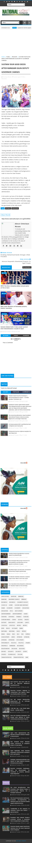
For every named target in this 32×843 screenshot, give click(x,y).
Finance (18, 616)
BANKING (4, 599)
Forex (14, 619)
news (3, 634)
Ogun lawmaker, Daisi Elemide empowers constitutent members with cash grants (20, 752)
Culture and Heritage (21, 605)
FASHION (4, 616)
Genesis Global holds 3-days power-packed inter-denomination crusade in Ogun (14, 328)
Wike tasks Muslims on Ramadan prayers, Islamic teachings (14, 307)
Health (27, 619)
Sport (25, 651)
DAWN (3, 608)
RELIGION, (4, 79)
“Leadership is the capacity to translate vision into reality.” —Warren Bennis (20, 810)
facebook (26, 335)
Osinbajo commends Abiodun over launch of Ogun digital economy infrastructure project (20, 761)
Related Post (6, 267)
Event (25, 614)
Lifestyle (4, 625)
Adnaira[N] (23, 462)
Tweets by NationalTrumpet (9, 388)
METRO (25, 625)
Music (8, 628)
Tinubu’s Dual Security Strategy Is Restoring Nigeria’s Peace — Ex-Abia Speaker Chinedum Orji (19, 397)
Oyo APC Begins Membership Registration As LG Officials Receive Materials (20, 701)
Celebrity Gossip (22, 602)
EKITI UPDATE (18, 611)
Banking (20, 596)
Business (4, 602)
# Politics (8, 208)
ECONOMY (17, 608)
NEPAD (24, 631)
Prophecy (4, 645)
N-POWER (14, 628)
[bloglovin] (14, 1)
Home (3, 57)
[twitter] (7, 1)
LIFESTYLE (12, 625)
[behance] (22, 1)
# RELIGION (15, 208)
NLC (18, 634)
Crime (11, 605)
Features (11, 616)
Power (28, 642)
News (5, 273)
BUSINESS (12, 602)
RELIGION (14, 57)
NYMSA (28, 634)
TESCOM (20, 654)
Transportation (6, 657)
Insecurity (12, 622)
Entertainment (6, 614)
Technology (11, 654)
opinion (19, 637)
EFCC (11, 611)
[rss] (20, 1)
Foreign (25, 616)
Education (25, 608)
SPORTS (4, 654)
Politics (8, 57)
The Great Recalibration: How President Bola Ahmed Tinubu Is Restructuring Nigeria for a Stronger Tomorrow (20, 417)
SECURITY (18, 651)
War (27, 657)
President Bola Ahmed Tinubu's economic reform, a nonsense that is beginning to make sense (20, 819)
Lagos (27, 622)
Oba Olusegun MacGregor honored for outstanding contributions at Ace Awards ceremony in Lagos (19, 562)
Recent (5, 392)
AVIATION (13, 596)
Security (10, 651)
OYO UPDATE (20, 640)
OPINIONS (11, 640)
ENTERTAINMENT (17, 614)
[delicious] (27, 1)
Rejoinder (20, 645)
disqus (16, 335)
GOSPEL (20, 619)
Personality (5, 642)
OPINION (4, 640)
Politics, (23, 77)
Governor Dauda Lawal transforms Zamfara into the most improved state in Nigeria (20, 828)
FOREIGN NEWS (6, 619)
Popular (16, 392)
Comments (26, 392)
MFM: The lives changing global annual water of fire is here (15, 287)
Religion (14, 648)
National (4, 631)
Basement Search (14, 599)
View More (27, 267)
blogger (5, 335)
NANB (21, 628)
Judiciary (20, 622)
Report (4, 651)
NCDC (18, 631)
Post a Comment (8, 342)
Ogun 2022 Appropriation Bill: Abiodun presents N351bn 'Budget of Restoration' (20, 734)
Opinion (26, 637)
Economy (10, 608)
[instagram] (25, 1)
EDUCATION (5, 611)
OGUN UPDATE (5, 637)
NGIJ (13, 634)
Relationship (6, 648)
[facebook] (4, 1)
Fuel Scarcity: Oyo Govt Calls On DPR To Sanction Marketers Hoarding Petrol (20, 683)
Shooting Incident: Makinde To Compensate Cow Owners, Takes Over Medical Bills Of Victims (20, 692)
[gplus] (9, 1)
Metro (8, 27)
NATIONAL (12, 631)
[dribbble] (17, 1)
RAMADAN (12, 645)
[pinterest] (12, 1)
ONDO (13, 637)
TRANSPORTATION (18, 657)
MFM (3, 628)
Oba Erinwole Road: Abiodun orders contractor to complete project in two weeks (20, 743)
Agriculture (5, 596)
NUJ (23, 634)
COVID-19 (4, 605)
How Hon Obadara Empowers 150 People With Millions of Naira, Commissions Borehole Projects (20, 717)
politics (13, 642)
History (4, 622)
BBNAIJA (24, 599)
